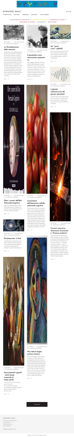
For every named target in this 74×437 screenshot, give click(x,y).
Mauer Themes (43, 435)
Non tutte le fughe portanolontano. (34, 352)
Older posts (37, 404)
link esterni (44, 14)
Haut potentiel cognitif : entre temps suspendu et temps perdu (13, 376)
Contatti (34, 14)
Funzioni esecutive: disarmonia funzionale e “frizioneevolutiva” (59, 230)
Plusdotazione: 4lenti (12, 238)
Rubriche (25, 14)
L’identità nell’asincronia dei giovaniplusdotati (58, 91)
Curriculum (7, 14)
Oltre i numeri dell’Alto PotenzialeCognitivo (13, 201)
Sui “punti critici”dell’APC (57, 47)
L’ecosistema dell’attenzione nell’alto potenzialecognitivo (36, 203)
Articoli (17, 14)
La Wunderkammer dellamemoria (11, 48)
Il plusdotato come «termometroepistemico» (36, 57)
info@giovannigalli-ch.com (9, 429)
